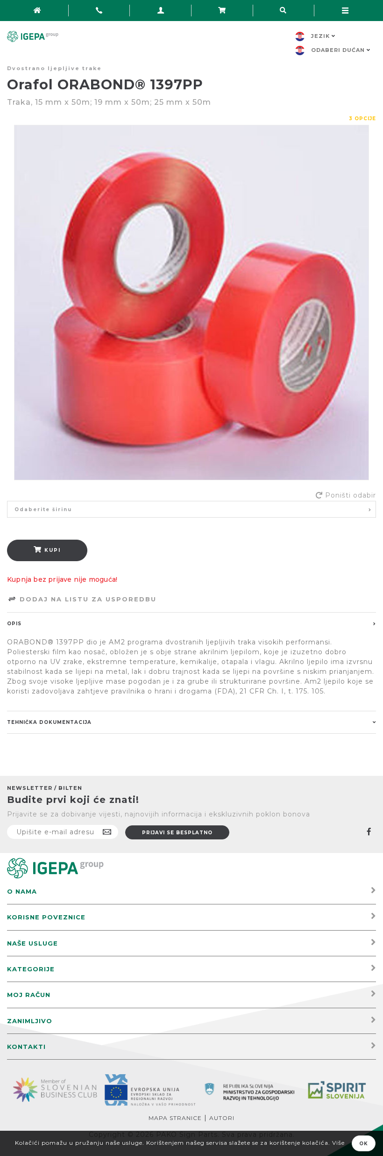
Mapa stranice (175, 1117)
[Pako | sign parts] (55, 868)
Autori (221, 1117)
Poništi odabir (350, 495)
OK (363, 1144)
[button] (191, 509)
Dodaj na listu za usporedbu (86, 599)
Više (338, 1142)
